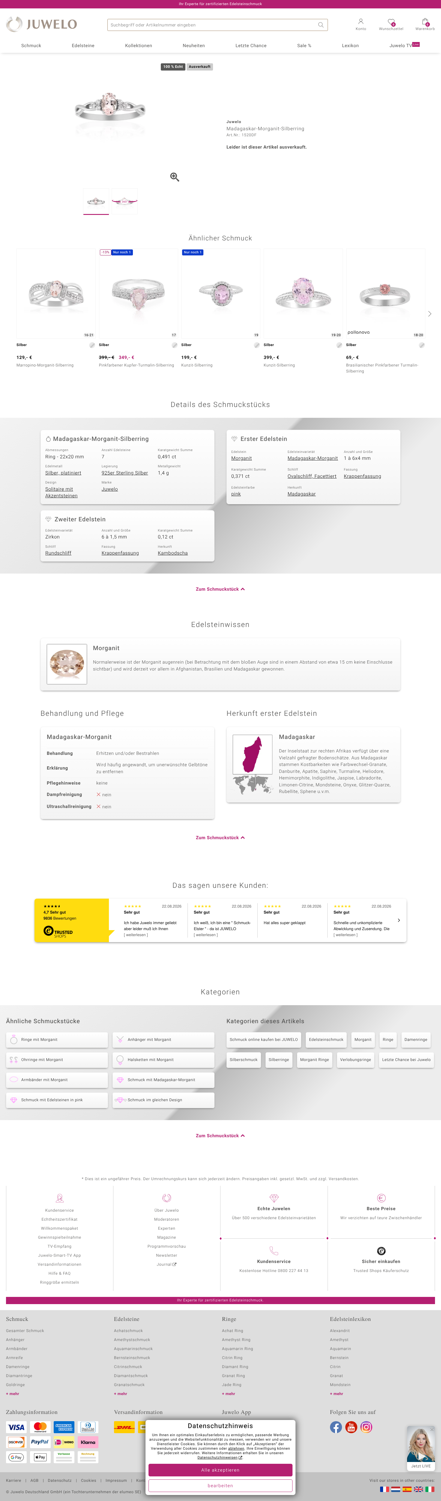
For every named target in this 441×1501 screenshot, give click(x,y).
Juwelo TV (404, 46)
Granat (336, 1376)
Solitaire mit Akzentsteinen (61, 493)
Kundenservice (59, 1210)
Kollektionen (138, 46)
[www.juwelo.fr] (384, 1489)
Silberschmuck (244, 1060)
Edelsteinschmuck (326, 1040)
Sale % (304, 46)
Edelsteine (83, 46)
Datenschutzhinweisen (217, 1457)
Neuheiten (194, 46)
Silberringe (279, 1060)
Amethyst (339, 1340)
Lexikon (350, 46)
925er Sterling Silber (125, 473)
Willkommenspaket (59, 1228)
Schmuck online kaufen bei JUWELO (264, 1040)
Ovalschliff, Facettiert (312, 476)
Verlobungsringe (355, 1060)
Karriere (13, 1481)
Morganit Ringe (314, 1060)
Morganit (241, 458)
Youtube (351, 1427)
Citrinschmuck (128, 1367)
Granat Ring (233, 1376)
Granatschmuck (129, 1385)
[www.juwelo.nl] (395, 1489)
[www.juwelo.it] (429, 1489)
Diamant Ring (235, 1367)
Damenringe (416, 1040)
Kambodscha (173, 553)
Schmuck (31, 46)
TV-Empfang (60, 1246)
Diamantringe (19, 1376)
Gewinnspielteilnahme (59, 1237)
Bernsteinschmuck (132, 1358)
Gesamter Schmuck (25, 1331)
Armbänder (17, 1349)
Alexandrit (340, 1331)
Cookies (88, 1481)
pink (236, 494)
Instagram (366, 1427)
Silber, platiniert (63, 473)
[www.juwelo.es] (407, 1489)
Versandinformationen (60, 1264)
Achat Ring (232, 1331)
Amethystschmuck (132, 1340)
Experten (167, 1228)
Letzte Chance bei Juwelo (406, 1060)
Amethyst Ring (236, 1340)
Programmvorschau (167, 1246)
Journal (164, 1264)
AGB (34, 1481)
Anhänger (15, 1340)
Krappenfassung (362, 476)
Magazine (166, 1237)
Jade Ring (232, 1385)
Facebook (336, 1427)
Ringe (388, 1040)
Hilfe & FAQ (60, 1273)
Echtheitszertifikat (60, 1219)
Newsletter (166, 1255)
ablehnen (236, 1448)
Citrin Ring (232, 1358)
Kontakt (143, 1481)
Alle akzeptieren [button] (220, 1470)
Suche (322, 25)
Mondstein (340, 1385)
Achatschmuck (128, 1331)
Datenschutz (60, 1481)
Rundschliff (58, 553)
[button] (361, 25)
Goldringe (15, 1385)
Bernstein (339, 1358)
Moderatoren (166, 1219)
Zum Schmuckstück (217, 589)
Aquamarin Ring (237, 1349)
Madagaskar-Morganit (313, 458)
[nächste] (429, 314)
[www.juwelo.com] (418, 1489)
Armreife (14, 1358)
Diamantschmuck (131, 1376)
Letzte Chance (251, 46)
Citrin (335, 1367)
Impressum (116, 1481)
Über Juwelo (166, 1210)
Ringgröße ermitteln (59, 1282)
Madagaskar (302, 494)
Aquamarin (340, 1349)
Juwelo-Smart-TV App (59, 1255)
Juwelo (110, 489)
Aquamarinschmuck (133, 1349)
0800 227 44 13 (293, 1271)
